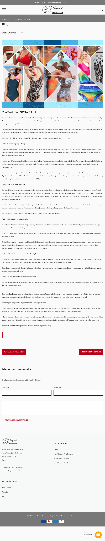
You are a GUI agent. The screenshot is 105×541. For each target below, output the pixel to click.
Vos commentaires (7, 399)
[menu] (4, 10)
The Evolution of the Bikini (19, 112)
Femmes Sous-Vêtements (61, 458)
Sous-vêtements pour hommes (63, 454)
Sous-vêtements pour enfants (63, 463)
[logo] (52, 9)
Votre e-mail (57, 387)
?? (9, 19)
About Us (5, 492)
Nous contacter (6, 488)
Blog (3, 496)
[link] (9, 441)
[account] (101, 9)
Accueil (4, 19)
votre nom (5, 387)
